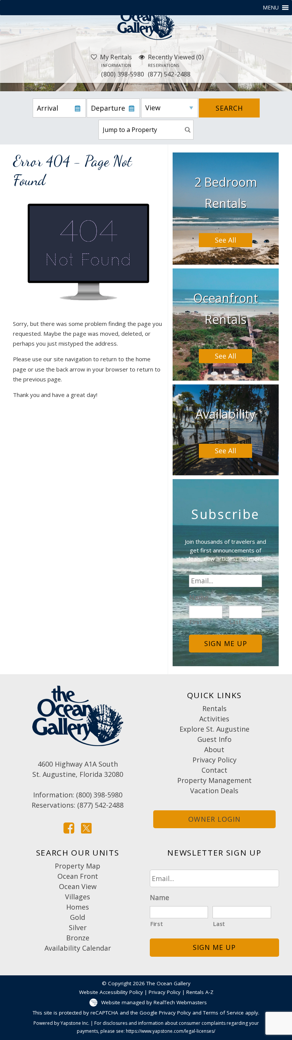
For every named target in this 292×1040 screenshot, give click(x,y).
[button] (271, 7)
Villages (77, 896)
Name (198, 597)
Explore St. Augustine (214, 729)
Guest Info (214, 739)
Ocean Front (77, 876)
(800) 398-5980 (122, 70)
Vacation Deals (214, 790)
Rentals (214, 708)
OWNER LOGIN (214, 819)
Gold (77, 917)
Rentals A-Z (199, 992)
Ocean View (78, 886)
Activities (214, 718)
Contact (214, 770)
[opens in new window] (69, 827)
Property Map (77, 865)
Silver (78, 927)
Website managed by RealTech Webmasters (154, 1002)
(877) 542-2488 (169, 70)
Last (235, 622)
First (195, 622)
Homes (77, 906)
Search (229, 108)
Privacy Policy (214, 759)
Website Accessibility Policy (111, 992)
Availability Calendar (77, 948)
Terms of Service (223, 1012)
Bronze (77, 937)
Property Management (214, 780)
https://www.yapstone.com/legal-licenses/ (170, 1031)
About (214, 749)
